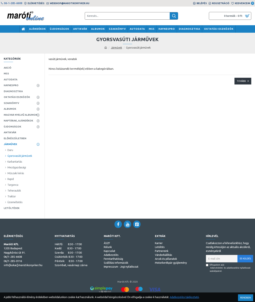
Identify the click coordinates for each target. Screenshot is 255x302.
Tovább (241, 81)
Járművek (116, 47)
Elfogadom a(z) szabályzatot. (230, 268)
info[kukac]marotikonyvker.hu (23, 265)
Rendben (245, 297)
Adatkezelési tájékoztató (184, 297)
